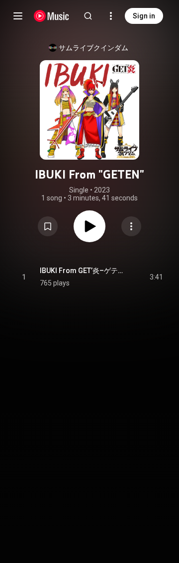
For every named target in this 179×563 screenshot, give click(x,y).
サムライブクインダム (93, 48)
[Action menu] (131, 226)
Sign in (144, 16)
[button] (48, 226)
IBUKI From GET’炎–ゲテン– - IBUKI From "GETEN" (83, 271)
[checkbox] (156, 277)
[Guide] (18, 16)
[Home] (51, 16)
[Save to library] (48, 226)
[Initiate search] (88, 16)
